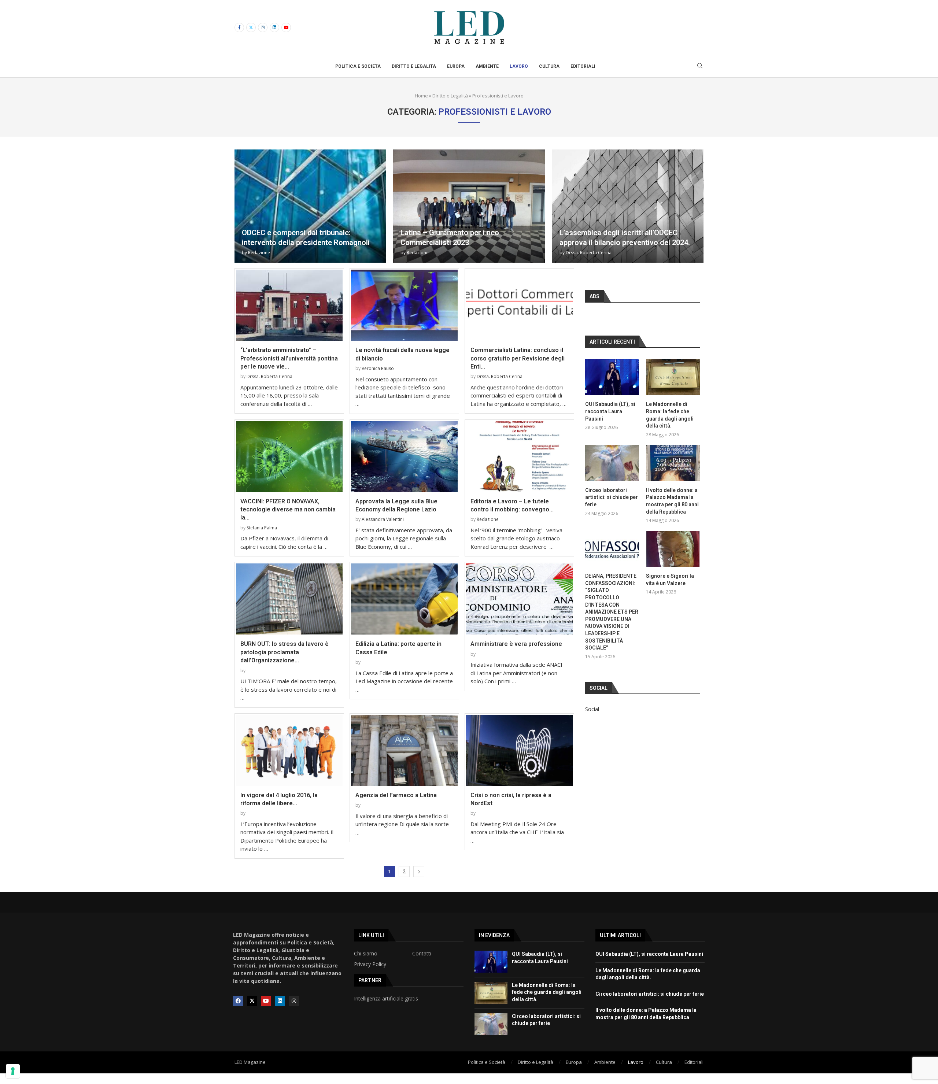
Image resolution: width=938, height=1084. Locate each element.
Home (421, 95)
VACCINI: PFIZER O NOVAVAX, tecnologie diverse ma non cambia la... (288, 509)
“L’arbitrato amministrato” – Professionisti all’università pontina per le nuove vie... (289, 358)
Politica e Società (358, 66)
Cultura (549, 66)
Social (592, 709)
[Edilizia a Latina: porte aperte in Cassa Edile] (404, 599)
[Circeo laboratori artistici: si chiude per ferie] (612, 463)
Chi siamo (365, 953)
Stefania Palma (262, 528)
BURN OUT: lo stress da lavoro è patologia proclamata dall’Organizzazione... (284, 652)
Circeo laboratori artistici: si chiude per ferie (611, 497)
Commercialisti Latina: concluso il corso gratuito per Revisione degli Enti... (517, 358)
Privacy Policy (370, 964)
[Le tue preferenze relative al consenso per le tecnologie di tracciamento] (13, 1071)
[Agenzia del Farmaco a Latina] (404, 750)
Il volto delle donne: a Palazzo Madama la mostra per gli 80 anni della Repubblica (672, 501)
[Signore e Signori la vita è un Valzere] (673, 549)
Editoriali (582, 66)
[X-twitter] (252, 1001)
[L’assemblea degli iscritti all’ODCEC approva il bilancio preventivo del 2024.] (628, 206)
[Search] (700, 66)
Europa (456, 66)
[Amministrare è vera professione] (519, 599)
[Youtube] (286, 27)
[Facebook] (239, 27)
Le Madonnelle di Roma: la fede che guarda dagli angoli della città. (670, 415)
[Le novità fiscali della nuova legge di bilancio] (404, 305)
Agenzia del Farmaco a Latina (396, 795)
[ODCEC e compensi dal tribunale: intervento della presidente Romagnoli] (310, 206)
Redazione (259, 252)
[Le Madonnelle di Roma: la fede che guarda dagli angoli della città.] (673, 377)
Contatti (421, 953)
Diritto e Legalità (414, 66)
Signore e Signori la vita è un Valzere (670, 579)
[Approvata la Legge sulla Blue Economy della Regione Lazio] (404, 456)
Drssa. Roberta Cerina (589, 252)
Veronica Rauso (378, 368)
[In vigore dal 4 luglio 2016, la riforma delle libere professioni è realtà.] (289, 750)
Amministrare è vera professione (516, 643)
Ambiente (487, 66)
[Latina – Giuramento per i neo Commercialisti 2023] (468, 206)
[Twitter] (251, 27)
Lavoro (519, 66)
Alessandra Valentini (383, 519)
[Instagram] (262, 27)
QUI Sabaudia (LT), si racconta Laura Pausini (610, 411)
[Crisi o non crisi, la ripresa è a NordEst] (519, 750)
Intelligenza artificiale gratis (386, 998)
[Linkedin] (274, 27)
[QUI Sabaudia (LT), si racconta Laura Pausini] (612, 377)
